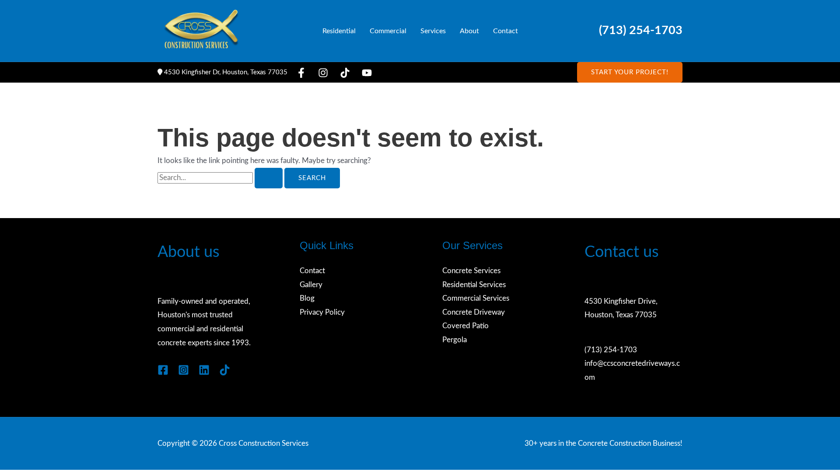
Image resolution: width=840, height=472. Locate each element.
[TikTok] (345, 73)
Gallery (311, 284)
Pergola (454, 340)
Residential (339, 31)
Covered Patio (465, 326)
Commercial (388, 31)
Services (433, 31)
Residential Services (474, 284)
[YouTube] (367, 73)
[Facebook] (301, 73)
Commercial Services (475, 298)
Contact (505, 31)
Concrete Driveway (473, 312)
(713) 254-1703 (640, 30)
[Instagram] (323, 73)
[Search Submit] (269, 178)
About (469, 31)
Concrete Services (471, 270)
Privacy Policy (322, 312)
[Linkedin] (204, 369)
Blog (307, 298)
